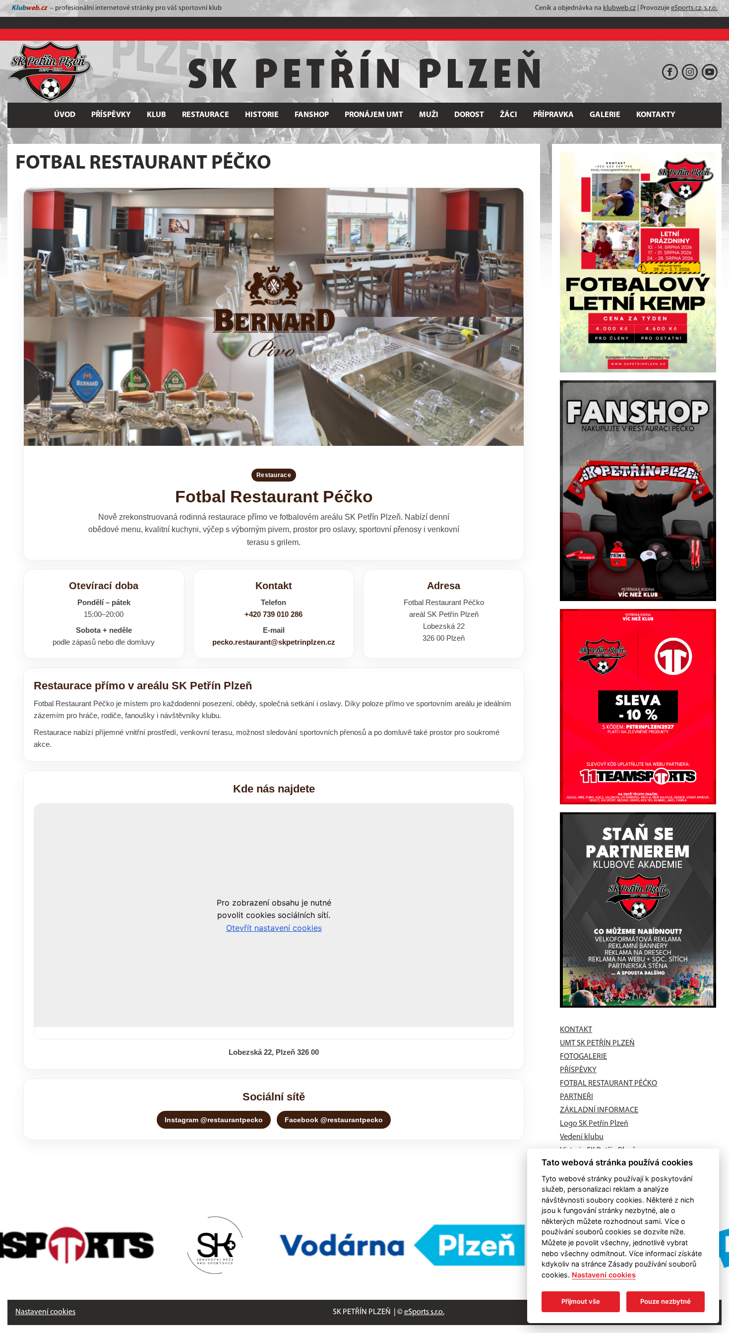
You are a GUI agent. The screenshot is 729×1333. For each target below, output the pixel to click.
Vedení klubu (582, 1137)
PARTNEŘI (576, 1097)
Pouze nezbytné (665, 1301)
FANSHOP (312, 115)
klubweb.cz (619, 8)
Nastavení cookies (45, 1312)
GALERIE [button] (605, 115)
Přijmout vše (580, 1301)
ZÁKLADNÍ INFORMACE (599, 1110)
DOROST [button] (469, 115)
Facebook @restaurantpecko (334, 1120)
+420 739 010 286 (273, 614)
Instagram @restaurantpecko (214, 1120)
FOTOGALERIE (583, 1057)
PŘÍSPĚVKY (111, 115)
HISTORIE (262, 115)
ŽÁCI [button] (508, 115)
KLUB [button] (156, 115)
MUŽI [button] (428, 115)
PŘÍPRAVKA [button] (553, 115)
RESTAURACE (205, 115)
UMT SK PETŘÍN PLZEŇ (597, 1043)
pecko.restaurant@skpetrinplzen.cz (273, 642)
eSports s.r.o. (424, 1312)
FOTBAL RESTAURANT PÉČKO (608, 1084)
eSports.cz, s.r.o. (694, 8)
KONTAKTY (655, 115)
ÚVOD (64, 115)
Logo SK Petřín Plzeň (594, 1124)
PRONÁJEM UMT (374, 115)
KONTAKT (576, 1030)
